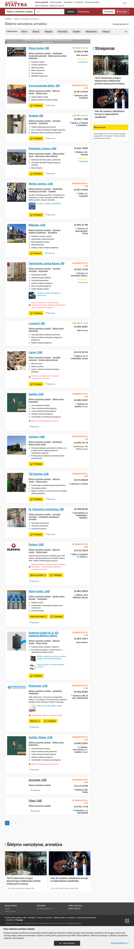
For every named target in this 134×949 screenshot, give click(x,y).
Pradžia (7, 909)
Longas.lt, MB (37, 323)
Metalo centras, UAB (41, 183)
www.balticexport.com (73, 923)
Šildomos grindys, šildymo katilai (49, 706)
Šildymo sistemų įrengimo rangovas (44, 421)
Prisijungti (19, 920)
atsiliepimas (82, 62)
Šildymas (34, 721)
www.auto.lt (19, 923)
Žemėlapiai (68, 2)
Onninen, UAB (37, 436)
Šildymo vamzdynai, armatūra (40, 53)
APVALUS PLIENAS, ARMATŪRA (49, 204)
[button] (126, 32)
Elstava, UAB (36, 544)
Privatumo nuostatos (44, 918)
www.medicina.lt (57, 923)
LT (124, 3)
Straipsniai (79, 2)
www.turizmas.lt (31, 923)
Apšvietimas (52, 232)
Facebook (37, 253)
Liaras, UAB (35, 352)
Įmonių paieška (41, 2)
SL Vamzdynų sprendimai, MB (46, 509)
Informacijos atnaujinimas (86, 918)
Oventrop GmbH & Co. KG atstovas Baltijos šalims (43, 634)
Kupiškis (76, 32)
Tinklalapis (37, 105)
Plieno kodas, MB (39, 48)
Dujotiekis (52, 191)
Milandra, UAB (37, 225)
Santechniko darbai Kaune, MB (46, 263)
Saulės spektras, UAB (18, 918)
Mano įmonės (57, 6)
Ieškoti (70, 11)
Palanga (106, 32)
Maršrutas (51, 105)
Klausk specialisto (92, 2)
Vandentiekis (42, 599)
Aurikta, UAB (36, 394)
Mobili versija (74, 909)
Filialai (85, 406)
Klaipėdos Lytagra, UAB (42, 148)
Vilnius (24, 32)
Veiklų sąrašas (56, 2)
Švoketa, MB (36, 115)
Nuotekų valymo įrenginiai (48, 360)
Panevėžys (62, 32)
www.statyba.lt (44, 923)
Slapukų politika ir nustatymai (64, 918)
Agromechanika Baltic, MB (44, 85)
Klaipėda (48, 32)
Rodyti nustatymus (119, 943)
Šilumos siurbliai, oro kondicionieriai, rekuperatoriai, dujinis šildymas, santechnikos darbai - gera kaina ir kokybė (48, 305)
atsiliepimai (83, 161)
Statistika (10, 920)
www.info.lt (9, 923)
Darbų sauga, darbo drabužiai (46, 156)
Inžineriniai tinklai (37, 616)
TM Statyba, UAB (39, 473)
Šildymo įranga (41, 93)
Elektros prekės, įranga (37, 444)
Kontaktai (31, 918)
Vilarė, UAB (35, 800)
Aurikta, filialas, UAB (40, 737)
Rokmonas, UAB (38, 685)
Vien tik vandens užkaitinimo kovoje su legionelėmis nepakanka (69, 879)
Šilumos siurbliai (36, 575)
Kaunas (36, 32)
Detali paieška (84, 12)
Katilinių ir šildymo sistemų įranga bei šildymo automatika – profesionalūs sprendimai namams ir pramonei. (48, 566)
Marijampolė (91, 32)
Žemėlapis (122, 12)
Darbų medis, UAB (39, 591)
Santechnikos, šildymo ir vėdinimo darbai (46, 715)
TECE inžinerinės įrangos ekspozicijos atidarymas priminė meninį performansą (24, 881)
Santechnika (43, 123)
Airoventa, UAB (37, 779)
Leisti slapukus (68, 943)
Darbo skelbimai (41, 6)
